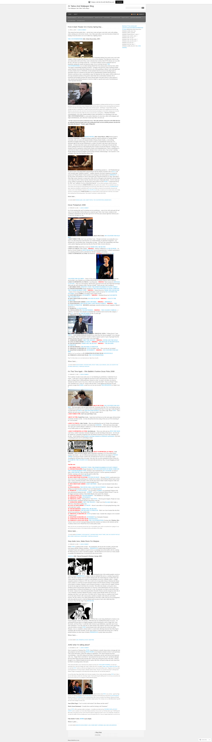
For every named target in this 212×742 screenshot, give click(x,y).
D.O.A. (114, 171)
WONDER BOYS (114, 186)
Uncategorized (72, 17)
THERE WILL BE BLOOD (97, 247)
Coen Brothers (115, 17)
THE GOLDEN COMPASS (108, 310)
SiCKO (107, 477)
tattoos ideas (81, 20)
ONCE (70, 335)
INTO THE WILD (115, 431)
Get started (119, 2)
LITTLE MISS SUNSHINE (104, 664)
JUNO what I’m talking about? (79, 645)
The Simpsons (71, 20)
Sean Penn (91, 639)
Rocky (86, 639)
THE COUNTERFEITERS (75, 39)
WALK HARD (90, 652)
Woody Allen (98, 17)
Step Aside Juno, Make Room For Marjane (83, 541)
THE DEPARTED (106, 385)
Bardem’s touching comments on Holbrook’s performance (99, 436)
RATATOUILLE (108, 353)
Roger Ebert (125, 17)
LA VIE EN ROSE (111, 248)
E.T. (72, 313)
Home (69, 14)
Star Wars (107, 17)
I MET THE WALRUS (89, 340)
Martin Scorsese (88, 17)
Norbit (72, 536)
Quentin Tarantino (136, 17)
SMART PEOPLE (89, 136)
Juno (84, 199)
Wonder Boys (107, 199)
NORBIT (99, 490)
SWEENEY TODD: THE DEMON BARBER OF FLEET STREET (99, 287)
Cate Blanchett (86, 534)
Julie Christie (102, 364)
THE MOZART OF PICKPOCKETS (109, 341)
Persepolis (82, 639)
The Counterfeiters (98, 199)
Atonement (78, 534)
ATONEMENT (86, 295)
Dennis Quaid (79, 199)
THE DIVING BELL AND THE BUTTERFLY (93, 303)
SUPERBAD (79, 697)
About (75, 14)
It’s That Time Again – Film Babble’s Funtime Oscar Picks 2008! (91, 371)
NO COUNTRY (107, 470)
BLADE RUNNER (84, 313)
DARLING (98, 425)
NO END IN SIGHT (93, 298)
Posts (134, 14)
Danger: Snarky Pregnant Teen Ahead (110, 666)
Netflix (80, 17)
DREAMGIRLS (76, 472)
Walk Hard (106, 725)
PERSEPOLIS (94, 548)
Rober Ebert (94, 725)
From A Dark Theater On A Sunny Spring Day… (85, 27)
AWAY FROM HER (87, 250)
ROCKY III (90, 601)
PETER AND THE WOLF (110, 340)
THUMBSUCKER (108, 709)
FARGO (79, 410)
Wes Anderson (113, 725)
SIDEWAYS (113, 175)
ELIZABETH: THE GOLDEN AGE (78, 460)
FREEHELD (108, 301)
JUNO (105, 181)
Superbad (100, 725)
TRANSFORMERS (87, 310)
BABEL (81, 385)
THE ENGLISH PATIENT (91, 410)
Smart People (89, 199)
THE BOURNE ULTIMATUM (89, 346)
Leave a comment (82, 29)
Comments (141, 14)
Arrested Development (82, 725)
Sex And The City (92, 189)
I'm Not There (95, 364)
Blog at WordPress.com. (73, 740)
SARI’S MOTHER (91, 301)
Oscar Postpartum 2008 (77, 205)
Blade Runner (79, 364)
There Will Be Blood (84, 366)
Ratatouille (76, 366)
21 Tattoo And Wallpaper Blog (81, 6)
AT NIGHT (87, 341)
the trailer (107, 502)
